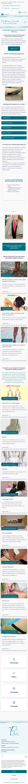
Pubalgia (4, 469)
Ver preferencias (14, 779)
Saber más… (6, 291)
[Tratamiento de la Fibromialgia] (14, 393)
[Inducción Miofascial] (14, 557)
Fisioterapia (7, 274)
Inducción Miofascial (8, 567)
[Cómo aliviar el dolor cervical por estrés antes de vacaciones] (14, 303)
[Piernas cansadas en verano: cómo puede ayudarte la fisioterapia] (14, 269)
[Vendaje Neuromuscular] (14, 626)
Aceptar (14, 771)
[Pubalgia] (14, 459)
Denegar (14, 775)
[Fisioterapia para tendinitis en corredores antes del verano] (14, 335)
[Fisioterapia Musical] (14, 489)
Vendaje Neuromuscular (9, 636)
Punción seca (6, 601)
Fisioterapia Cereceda (9, 398)
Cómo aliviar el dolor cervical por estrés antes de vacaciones (13, 314)
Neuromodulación (7, 533)
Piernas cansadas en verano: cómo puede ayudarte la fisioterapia (14, 280)
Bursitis (4, 437)
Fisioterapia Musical (7, 499)
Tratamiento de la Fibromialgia (11, 403)
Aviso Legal (22, 782)
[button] (26, 756)
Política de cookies (7, 782)
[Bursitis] (14, 427)
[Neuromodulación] (14, 523)
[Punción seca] (14, 590)
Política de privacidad (15, 782)
